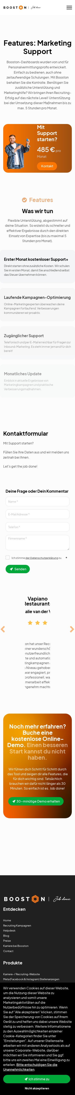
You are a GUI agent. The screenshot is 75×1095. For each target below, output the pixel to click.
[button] (2, 630)
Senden (20, 569)
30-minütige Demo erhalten (38, 801)
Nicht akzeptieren (37, 1088)
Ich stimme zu (39, 1079)
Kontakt (47, 166)
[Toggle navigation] (69, 7)
